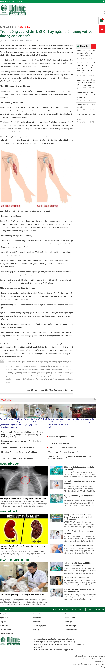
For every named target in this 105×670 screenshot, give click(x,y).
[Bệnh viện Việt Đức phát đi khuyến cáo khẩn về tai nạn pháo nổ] (24, 592)
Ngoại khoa (24, 27)
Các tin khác (6, 400)
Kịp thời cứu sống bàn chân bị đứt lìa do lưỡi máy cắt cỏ (79, 590)
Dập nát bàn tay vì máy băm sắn (76, 577)
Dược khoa (37, 618)
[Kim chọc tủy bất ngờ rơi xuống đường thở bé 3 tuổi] (24, 496)
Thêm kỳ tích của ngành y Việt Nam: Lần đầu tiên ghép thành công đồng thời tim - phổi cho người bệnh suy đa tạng (22, 434)
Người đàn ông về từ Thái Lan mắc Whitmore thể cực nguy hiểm (86, 82)
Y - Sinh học (4, 626)
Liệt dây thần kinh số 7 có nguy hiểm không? (19, 452)
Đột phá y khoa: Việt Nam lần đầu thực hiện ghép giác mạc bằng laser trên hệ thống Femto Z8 (86, 68)
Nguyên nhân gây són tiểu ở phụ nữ (78, 545)
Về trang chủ (7, 610)
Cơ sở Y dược (5, 630)
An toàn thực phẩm (39, 626)
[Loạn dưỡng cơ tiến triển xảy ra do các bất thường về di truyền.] (36, 209)
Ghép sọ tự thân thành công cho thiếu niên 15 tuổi (79, 468)
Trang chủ (8, 27)
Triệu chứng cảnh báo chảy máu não (63, 452)
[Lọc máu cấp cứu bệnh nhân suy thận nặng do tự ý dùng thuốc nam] (24, 543)
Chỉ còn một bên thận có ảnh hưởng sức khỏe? (78, 532)
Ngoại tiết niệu (9, 511)
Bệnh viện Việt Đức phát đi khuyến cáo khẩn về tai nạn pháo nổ (86, 53)
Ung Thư (3, 622)
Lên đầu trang (99, 609)
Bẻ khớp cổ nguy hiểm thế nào (61, 437)
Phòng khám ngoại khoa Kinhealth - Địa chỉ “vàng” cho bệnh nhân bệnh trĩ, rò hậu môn (78, 517)
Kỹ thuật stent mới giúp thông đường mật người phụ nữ (79, 497)
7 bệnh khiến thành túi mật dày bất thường (18, 448)
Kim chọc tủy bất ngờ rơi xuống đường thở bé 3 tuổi (86, 116)
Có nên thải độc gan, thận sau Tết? (62, 448)
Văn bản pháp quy (71, 630)
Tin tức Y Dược (38, 614)
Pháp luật (36, 630)
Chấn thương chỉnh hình (15, 560)
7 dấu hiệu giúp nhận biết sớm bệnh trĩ (17, 459)
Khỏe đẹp (68, 622)
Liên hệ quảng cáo (77, 609)
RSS (89, 609)
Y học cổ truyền (70, 618)
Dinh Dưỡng (37, 622)
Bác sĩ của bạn (70, 626)
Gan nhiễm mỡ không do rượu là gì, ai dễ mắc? (79, 482)
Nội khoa (68, 614)
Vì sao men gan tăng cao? (59, 443)
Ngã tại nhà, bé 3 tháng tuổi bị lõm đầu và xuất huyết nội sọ (86, 94)
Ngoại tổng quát (10, 463)
